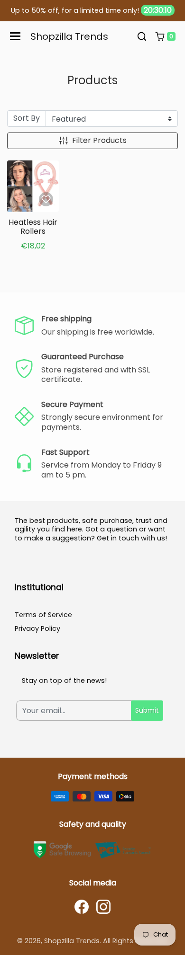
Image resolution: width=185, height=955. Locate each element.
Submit (147, 710)
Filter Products (99, 140)
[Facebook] (81, 907)
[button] (142, 36)
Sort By (26, 118)
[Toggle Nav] (15, 36)
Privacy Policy (37, 628)
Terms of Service (43, 614)
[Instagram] (103, 907)
